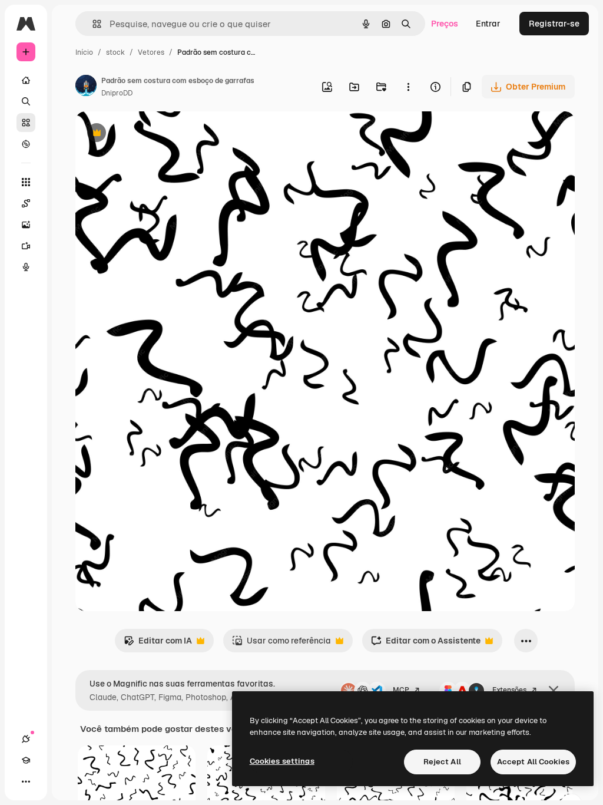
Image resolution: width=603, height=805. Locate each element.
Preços (444, 23)
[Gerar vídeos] (25, 245)
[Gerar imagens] (25, 224)
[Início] (25, 80)
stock (115, 52)
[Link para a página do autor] (86, 87)
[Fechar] (553, 691)
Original (150, 134)
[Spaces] (25, 203)
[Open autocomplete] (92, 23)
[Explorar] (25, 143)
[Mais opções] (408, 86)
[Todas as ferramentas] (25, 182)
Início (84, 52)
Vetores (151, 52)
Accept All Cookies (533, 762)
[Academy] (25, 760)
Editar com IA (158, 643)
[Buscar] (25, 101)
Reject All (442, 762)
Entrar (488, 23)
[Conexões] (25, 739)
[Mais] (25, 781)
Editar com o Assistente (426, 643)
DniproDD (116, 93)
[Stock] (25, 122)
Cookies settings (282, 761)
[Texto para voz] (25, 267)
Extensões (509, 690)
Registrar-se (554, 23)
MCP (401, 690)
